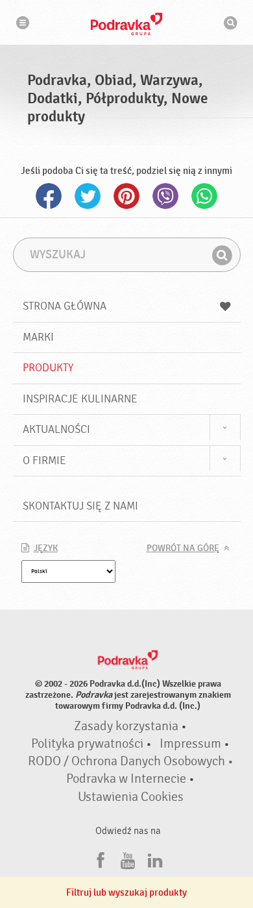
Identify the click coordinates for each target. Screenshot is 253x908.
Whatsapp (204, 196)
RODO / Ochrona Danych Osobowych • (131, 761)
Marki (38, 337)
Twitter (88, 196)
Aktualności (56, 429)
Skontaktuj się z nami (80, 506)
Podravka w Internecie (126, 779)
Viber (165, 196)
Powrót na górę (183, 548)
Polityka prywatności (87, 744)
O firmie (44, 460)
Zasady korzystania (126, 726)
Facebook (49, 196)
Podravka (126, 24)
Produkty (48, 368)
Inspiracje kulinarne (80, 399)
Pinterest (126, 196)
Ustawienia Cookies (131, 797)
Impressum (190, 744)
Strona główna (64, 306)
